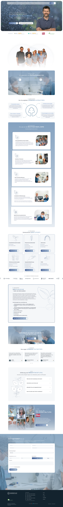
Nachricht (10, 460)
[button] (23, 3)
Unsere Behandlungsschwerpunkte (26, 23)
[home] (10, 3)
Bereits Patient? (34, 456)
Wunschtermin (12, 456)
